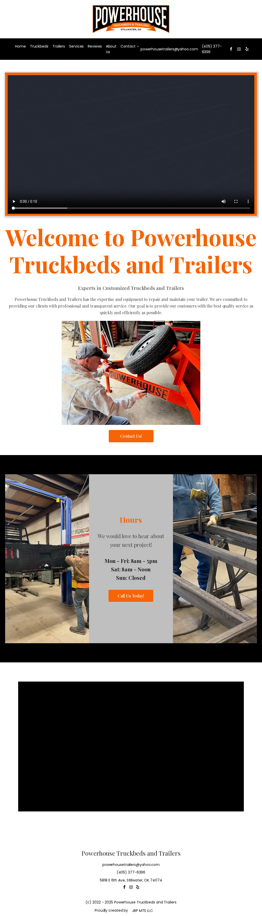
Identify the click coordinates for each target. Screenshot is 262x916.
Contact (128, 46)
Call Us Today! (131, 595)
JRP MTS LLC (142, 910)
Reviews (95, 46)
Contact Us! (131, 436)
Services (76, 46)
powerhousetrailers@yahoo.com (169, 49)
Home (20, 46)
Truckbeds (39, 46)
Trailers (58, 46)
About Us (111, 49)
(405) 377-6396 (212, 49)
